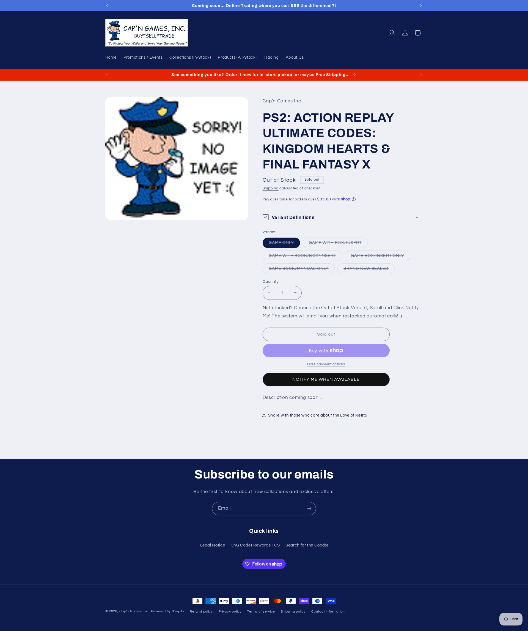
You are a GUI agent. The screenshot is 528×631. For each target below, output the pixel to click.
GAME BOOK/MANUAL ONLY (302, 270)
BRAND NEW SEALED (369, 270)
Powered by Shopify (167, 611)
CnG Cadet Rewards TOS (255, 545)
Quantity (271, 281)
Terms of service (261, 611)
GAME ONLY (284, 244)
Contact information (328, 611)
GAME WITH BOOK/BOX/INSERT (305, 257)
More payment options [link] (326, 364)
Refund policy (201, 611)
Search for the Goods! (306, 545)
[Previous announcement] (107, 5)
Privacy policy (230, 611)
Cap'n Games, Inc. (134, 611)
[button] (392, 32)
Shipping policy (293, 611)
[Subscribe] (309, 508)
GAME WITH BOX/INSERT (338, 244)
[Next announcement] (421, 5)
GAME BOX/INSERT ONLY (380, 257)
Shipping (271, 188)
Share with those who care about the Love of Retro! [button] (317, 415)
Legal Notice (212, 545)
